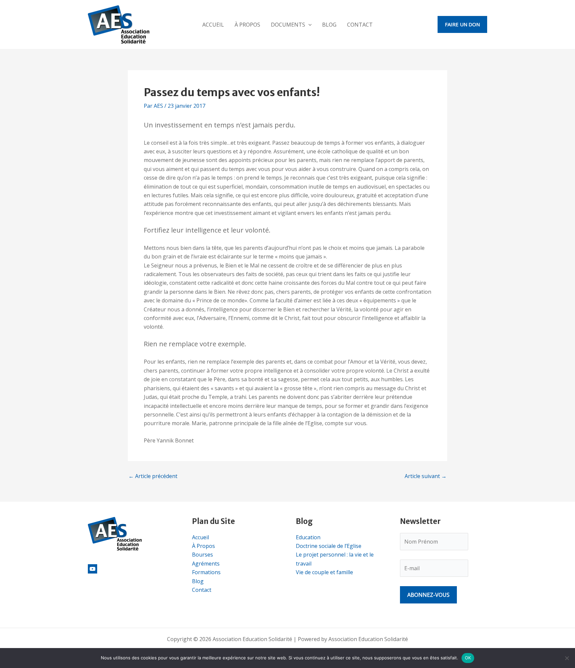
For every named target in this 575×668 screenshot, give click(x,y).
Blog (329, 24)
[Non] (566, 658)
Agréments (206, 563)
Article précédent (152, 476)
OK (468, 657)
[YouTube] (92, 569)
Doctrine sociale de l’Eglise (328, 546)
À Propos (247, 24)
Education (308, 537)
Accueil (213, 24)
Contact (360, 24)
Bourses (202, 554)
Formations (206, 572)
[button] (308, 25)
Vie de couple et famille (324, 572)
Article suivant (426, 476)
